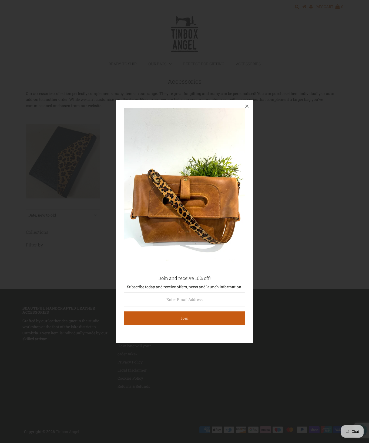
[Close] (247, 106)
